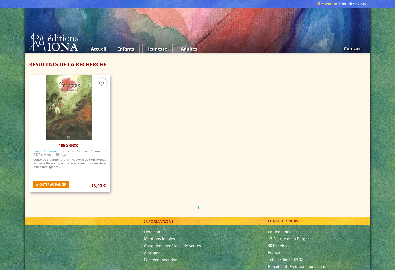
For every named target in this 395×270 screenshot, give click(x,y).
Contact (352, 49)
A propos (152, 252)
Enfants (125, 49)
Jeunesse (157, 49)
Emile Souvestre (45, 151)
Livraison (152, 231)
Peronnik (68, 145)
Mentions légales (159, 238)
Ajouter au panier (51, 184)
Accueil (98, 49)
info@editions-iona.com (303, 266)
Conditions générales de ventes (172, 245)
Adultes (189, 49)
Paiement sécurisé (160, 259)
